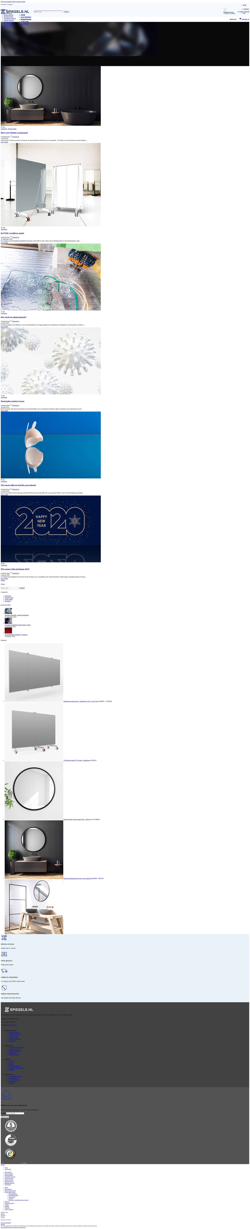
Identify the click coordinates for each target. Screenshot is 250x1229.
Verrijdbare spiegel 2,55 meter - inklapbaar (77, 760)
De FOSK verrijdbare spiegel (12, 233)
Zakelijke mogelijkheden (16, 1047)
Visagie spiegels (13, 1037)
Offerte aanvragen (14, 1049)
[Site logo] (15, 14)
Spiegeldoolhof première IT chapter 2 (16, 635)
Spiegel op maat (13, 1036)
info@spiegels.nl (11, 1025)
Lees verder (4, 142)
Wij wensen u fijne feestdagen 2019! (15, 569)
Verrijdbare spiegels (15, 1039)
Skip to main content (18, 1)
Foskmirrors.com (14, 1054)
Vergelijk (7, 1208)
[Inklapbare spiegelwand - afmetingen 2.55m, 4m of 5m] (34, 701)
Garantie (11, 1083)
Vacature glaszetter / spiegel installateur (17, 615)
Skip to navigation (6, 1)
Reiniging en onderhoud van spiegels (18, 1200)
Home (3, 65)
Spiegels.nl (15, 137)
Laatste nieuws (13, 1053)
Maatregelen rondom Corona (12, 401)
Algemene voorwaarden (16, 1068)
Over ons (11, 1061)
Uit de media (9, 599)
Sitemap (11, 1064)
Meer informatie (9, 1227)
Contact (11, 1063)
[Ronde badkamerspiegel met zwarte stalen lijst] (34, 878)
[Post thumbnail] (8, 613)
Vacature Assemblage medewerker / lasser (17, 625)
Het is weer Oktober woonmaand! (14, 133)
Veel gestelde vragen (15, 1076)
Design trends (12, 129)
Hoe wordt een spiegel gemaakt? (14, 317)
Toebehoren (12, 1041)
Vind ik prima (22, 1227)
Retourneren (12, 1081)
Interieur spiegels (14, 1032)
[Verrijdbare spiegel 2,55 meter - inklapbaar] (34, 760)
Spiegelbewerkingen (15, 1051)
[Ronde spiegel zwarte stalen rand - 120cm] (34, 819)
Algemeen (4, 129)
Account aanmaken (6, 1222)
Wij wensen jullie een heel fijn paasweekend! (18, 485)
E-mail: (3, 1113)
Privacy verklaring (14, 1066)
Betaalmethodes (13, 1078)
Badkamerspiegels (14, 1034)
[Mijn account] (224, 19)
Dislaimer (12, 1070)
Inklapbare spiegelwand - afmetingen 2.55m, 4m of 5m (81, 701)
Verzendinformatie (14, 1080)
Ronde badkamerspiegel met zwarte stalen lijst (78, 878)
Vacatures (8, 601)
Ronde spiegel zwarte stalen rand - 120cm (77, 819)
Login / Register (9, 1209)
